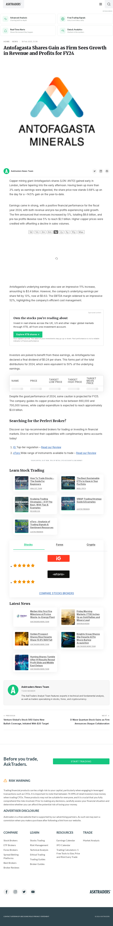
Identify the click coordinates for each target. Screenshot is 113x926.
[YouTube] (33, 892)
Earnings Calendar (65, 840)
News (15, 41)
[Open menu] (100, 4)
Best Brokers (10, 862)
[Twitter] (24, 892)
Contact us (8, 916)
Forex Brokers (11, 849)
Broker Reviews (11, 867)
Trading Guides (37, 859)
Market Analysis (91, 840)
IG (14, 447)
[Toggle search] (109, 4)
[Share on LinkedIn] (100, 171)
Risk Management (39, 845)
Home (7, 41)
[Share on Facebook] (106, 171)
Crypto (91, 544)
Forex (59, 544)
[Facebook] (6, 892)
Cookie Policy (28, 916)
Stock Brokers (11, 840)
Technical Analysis (39, 849)
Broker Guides (37, 864)
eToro (17, 453)
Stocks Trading (37, 840)
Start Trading (81, 761)
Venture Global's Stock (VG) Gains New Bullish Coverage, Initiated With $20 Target (26, 720)
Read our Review (51, 447)
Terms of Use (18, 916)
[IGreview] (24, 565)
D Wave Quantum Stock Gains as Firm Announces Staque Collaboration (89, 720)
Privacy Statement (41, 916)
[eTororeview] (24, 581)
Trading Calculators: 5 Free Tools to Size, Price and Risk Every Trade (68, 853)
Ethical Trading (37, 854)
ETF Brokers (10, 845)
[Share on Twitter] (94, 171)
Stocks (28, 544)
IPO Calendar (63, 845)
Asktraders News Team (22, 171)
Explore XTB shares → (27, 334)
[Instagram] (15, 892)
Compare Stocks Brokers (56, 593)
